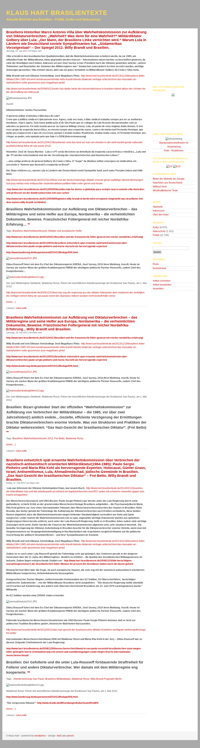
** (28, 672)
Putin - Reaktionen (174, 150)
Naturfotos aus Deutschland (167, 182)
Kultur (18, 308)
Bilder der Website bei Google (169, 178)
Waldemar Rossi (80, 679)
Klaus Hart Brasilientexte (56, 12)
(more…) (11, 302)
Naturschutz (159, 231)
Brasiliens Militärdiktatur (58, 679)
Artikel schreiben (162, 280)
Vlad (59, 735)
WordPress (40, 735)
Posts (156, 264)
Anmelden (158, 288)
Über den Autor (161, 214)
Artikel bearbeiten (162, 284)
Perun (70, 735)
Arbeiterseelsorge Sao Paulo (28, 679)
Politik (24, 308)
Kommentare (159, 268)
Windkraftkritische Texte (165, 190)
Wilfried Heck (160, 186)
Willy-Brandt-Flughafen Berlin (106, 679)
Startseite (158, 206)
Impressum (158, 210)
